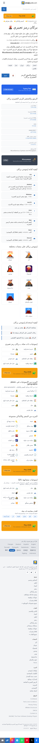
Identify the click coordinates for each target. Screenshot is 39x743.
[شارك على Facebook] (36, 740)
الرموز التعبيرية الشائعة (30, 682)
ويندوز (35, 651)
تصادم (14, 503)
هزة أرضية (6, 516)
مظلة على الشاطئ (29, 358)
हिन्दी (6, 550)
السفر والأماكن (20, 21)
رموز (35, 589)
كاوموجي (34, 688)
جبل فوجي (13, 358)
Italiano (33, 547)
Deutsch (18, 544)
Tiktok (35, 663)
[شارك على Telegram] (17, 740)
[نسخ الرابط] (7, 740)
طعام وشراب (33, 600)
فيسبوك (34, 648)
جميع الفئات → (33, 634)
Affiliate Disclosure (31, 707)
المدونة (35, 685)
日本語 (25, 550)
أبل (36, 642)
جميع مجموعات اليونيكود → (29, 603)
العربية (12, 550)
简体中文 (33, 550)
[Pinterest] (27, 572)
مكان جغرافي (8, 21)
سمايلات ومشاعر (32, 626)
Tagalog (24, 553)
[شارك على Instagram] (12, 740)
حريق (14, 445)
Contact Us (33, 713)
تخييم (33, 354)
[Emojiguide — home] (29, 3)
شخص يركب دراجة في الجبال (10, 498)
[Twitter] (31, 572)
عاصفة (32, 450)
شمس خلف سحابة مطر (10, 460)
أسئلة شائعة (33, 691)
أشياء (35, 586)
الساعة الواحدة (12, 426)
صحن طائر (31, 445)
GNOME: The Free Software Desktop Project (23, 716)
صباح (24, 516)
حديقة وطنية (31, 363)
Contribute (33, 699)
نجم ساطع (13, 431)
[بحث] (4, 9)
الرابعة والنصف (30, 454)
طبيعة (10, 65)
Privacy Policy (32, 705)
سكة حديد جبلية (30, 440)
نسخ (5, 75)
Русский (7, 547)
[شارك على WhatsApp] (22, 740)
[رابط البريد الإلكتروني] (2, 740)
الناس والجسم (33, 611)
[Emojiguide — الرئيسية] (35, 562)
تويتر (35, 654)
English (33, 544)
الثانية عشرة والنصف (12, 455)
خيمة (33, 421)
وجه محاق (31, 426)
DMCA (35, 710)
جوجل (35, 645)
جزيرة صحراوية (30, 349)
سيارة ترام (31, 460)
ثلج (30, 516)
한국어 (19, 550)
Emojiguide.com (32, 21)
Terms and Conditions (30, 702)
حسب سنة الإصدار (31, 676)
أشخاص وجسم (32, 580)
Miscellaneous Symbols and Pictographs (23, 150)
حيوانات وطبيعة (32, 597)
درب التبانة (13, 440)
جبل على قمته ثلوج (10, 363)
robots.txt (26, 728)
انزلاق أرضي (31, 391)
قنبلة (15, 493)
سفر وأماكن (33, 592)
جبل (15, 349)
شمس (32, 435)
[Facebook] (35, 572)
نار (13, 516)
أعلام (35, 583)
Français (10, 544)
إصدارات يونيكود (32, 679)
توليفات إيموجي (32, 670)
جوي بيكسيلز (33, 660)
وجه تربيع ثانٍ (12, 421)
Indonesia (33, 553)
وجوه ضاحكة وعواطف (30, 594)
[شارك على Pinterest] (26, 740)
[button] (20, 106)
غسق (14, 435)
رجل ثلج (14, 450)
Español (26, 544)
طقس (34, 68)
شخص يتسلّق (30, 503)
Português (15, 547)
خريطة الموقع (33, 728)
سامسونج (34, 657)
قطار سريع (31, 431)
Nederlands (25, 547)
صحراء (14, 354)
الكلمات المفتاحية (32, 673)
